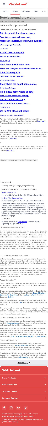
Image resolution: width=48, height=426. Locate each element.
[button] (4, 4)
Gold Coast (14, 295)
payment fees (22, 222)
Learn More (41, 121)
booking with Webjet (22, 346)
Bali (21, 302)
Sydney (10, 297)
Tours (36, 11)
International (13, 160)
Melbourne (27, 295)
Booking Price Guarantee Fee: (12, 198)
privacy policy (23, 357)
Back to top (23, 363)
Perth (34, 295)
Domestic (4, 160)
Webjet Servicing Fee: (9, 192)
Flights (5, 11)
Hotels (15, 11)
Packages (26, 11)
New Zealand (41, 336)
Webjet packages (13, 323)
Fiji (8, 295)
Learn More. (13, 139)
